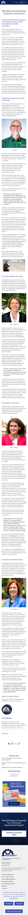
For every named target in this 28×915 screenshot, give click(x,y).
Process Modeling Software (8, 883)
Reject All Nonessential (14, 911)
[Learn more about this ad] (14, 794)
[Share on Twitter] (12, 743)
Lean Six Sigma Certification (8, 879)
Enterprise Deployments (8, 874)
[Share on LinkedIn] (9, 743)
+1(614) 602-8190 (6, 865)
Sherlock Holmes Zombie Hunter (15, 241)
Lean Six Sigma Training (7, 877)
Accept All (9, 903)
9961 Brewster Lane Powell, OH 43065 (6, 863)
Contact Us (4, 888)
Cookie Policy (14, 898)
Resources (14, 775)
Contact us (5, 699)
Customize (19, 903)
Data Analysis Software (7, 881)
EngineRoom (14, 536)
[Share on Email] (15, 743)
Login (21, 2)
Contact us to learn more (14, 834)
